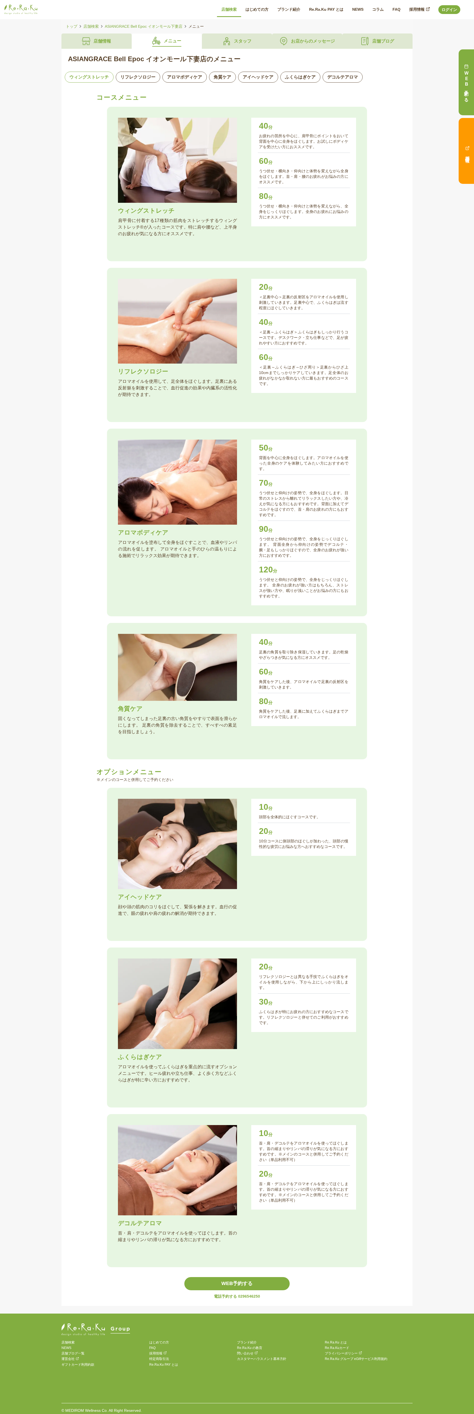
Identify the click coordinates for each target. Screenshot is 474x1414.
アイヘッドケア (258, 77)
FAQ (152, 1348)
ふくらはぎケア (300, 77)
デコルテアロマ (342, 77)
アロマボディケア (184, 77)
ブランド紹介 (247, 1342)
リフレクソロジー (138, 77)
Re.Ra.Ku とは (336, 1342)
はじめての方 (159, 1342)
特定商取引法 (159, 1359)
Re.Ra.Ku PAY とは (163, 1365)
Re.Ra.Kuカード (337, 1348)
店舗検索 (91, 26)
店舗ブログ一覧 (72, 1353)
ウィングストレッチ (89, 77)
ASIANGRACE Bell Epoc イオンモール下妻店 (143, 26)
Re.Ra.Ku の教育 (249, 1348)
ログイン (449, 9)
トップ (71, 26)
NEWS (66, 1348)
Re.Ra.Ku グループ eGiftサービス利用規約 (356, 1359)
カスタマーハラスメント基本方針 (261, 1359)
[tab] (96, 41)
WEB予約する (237, 1283)
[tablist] (237, 41)
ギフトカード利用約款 (77, 1365)
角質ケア (222, 77)
